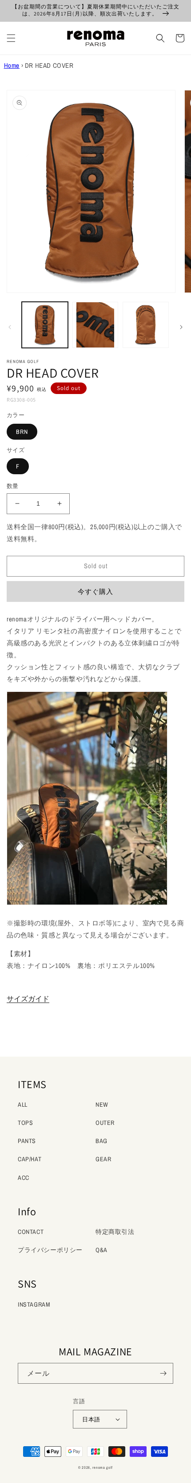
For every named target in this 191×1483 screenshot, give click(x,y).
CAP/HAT (29, 1159)
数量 (13, 486)
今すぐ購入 (95, 591)
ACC (23, 1178)
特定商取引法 (115, 1232)
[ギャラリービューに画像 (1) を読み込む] (45, 325)
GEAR (103, 1159)
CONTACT (31, 1232)
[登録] (163, 1373)
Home (12, 65)
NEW (102, 1104)
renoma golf (102, 1467)
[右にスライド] (181, 327)
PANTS (27, 1141)
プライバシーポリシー (50, 1250)
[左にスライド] (10, 327)
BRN (22, 432)
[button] (11, 38)
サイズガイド (28, 998)
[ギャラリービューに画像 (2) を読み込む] (95, 325)
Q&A (101, 1250)
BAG (101, 1141)
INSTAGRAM (34, 1304)
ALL (23, 1104)
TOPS (25, 1123)
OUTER (105, 1123)
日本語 (91, 1419)
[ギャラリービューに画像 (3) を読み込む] (146, 325)
